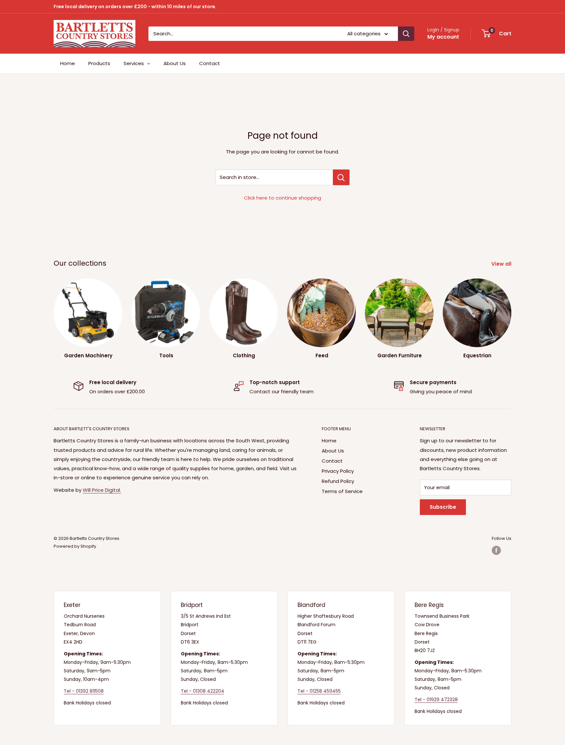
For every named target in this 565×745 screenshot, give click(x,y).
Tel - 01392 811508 (84, 691)
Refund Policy (338, 481)
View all (502, 263)
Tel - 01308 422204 (202, 691)
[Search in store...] (341, 177)
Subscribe (443, 507)
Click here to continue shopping (282, 197)
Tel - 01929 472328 (436, 699)
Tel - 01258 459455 (319, 691)
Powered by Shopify (75, 546)
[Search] (406, 34)
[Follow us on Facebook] (496, 550)
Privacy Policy (338, 471)
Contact (332, 460)
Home (329, 440)
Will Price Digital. (102, 490)
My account (443, 37)
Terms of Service (342, 491)
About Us (333, 450)
